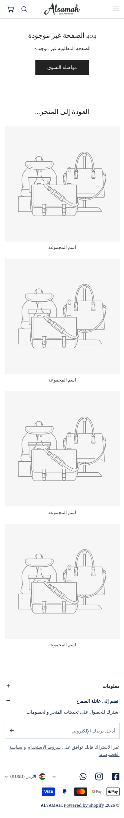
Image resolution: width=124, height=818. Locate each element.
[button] (11, 9)
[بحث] (24, 9)
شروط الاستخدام (44, 747)
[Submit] (11, 730)
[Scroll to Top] (113, 783)
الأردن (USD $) (23, 776)
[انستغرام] (99, 777)
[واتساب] (83, 777)
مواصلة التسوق (62, 67)
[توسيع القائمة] (116, 9)
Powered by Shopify (84, 805)
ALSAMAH (51, 805)
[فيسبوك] (115, 777)
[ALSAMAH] (62, 9)
